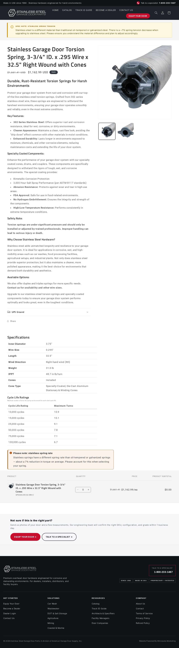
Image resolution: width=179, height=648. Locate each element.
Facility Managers (100, 618)
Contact (140, 608)
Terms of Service (144, 613)
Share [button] (13, 321)
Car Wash (52, 603)
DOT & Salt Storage (57, 613)
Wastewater (53, 608)
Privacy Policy (143, 618)
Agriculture (53, 618)
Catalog (95, 603)
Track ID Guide (99, 608)
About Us (140, 603)
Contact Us (8, 618)
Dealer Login (9, 613)
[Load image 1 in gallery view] (106, 131)
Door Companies (100, 623)
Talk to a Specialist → (59, 537)
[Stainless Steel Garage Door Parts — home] (20, 569)
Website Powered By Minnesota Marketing (157, 641)
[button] (156, 13)
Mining (51, 623)
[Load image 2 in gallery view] (125, 131)
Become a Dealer (11, 608)
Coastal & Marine (56, 628)
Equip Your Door (11, 603)
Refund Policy (143, 623)
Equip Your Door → (25, 537)
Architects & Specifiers (103, 613)
